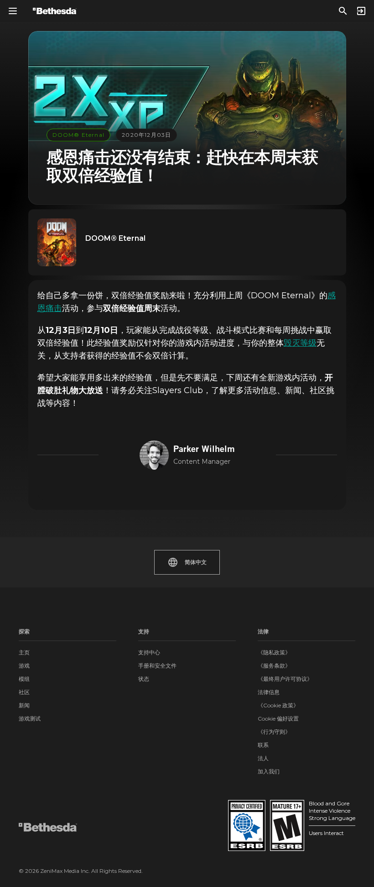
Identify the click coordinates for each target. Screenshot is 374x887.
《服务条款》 (274, 665)
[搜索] (343, 10)
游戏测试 (30, 718)
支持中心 (149, 652)
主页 (24, 652)
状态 (143, 678)
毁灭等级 (300, 343)
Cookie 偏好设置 (278, 718)
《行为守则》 (274, 731)
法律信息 (269, 692)
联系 (263, 745)
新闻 (24, 705)
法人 (263, 758)
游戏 (24, 665)
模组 (24, 678)
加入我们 (269, 771)
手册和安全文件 (157, 665)
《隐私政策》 (274, 652)
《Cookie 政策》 (278, 705)
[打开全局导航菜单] (12, 10)
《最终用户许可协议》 (285, 678)
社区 (24, 692)
